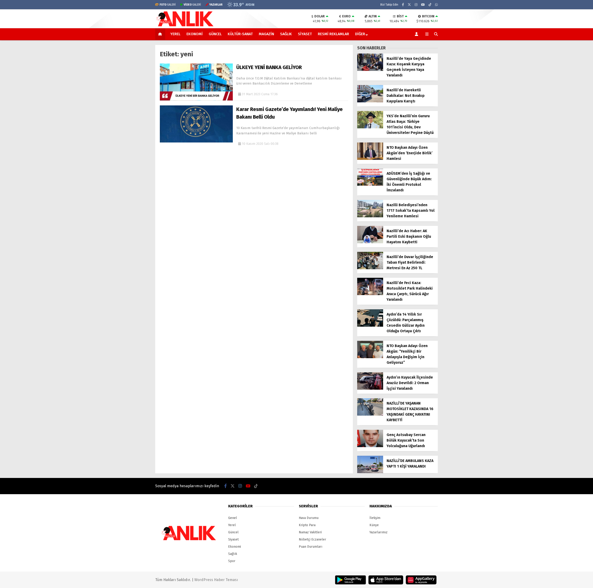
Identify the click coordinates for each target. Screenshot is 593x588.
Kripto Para (307, 525)
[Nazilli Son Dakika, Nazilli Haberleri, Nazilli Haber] (185, 26)
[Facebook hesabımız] (403, 5)
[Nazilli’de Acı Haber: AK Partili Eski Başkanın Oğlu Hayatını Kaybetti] (370, 242)
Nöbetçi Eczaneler (312, 539)
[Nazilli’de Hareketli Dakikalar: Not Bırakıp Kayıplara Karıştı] (370, 101)
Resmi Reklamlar (333, 34)
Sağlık (286, 34)
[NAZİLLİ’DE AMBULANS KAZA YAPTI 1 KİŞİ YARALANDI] (370, 472)
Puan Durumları (310, 547)
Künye (374, 525)
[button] (161, 34)
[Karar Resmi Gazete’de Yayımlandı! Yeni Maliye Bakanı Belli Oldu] (196, 141)
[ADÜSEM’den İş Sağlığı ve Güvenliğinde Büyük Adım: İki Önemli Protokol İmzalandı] (370, 185)
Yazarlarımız (378, 532)
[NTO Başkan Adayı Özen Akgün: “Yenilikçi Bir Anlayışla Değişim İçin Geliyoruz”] (370, 357)
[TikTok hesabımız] (430, 5)
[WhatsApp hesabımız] (436, 5)
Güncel (215, 34)
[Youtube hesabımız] (423, 5)
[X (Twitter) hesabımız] (409, 5)
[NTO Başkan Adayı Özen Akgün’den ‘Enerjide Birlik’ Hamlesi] (370, 159)
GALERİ (168, 4)
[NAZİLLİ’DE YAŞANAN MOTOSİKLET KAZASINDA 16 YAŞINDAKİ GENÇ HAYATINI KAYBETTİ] (370, 415)
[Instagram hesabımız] (416, 5)
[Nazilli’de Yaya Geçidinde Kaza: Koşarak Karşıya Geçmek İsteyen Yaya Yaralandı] (370, 70)
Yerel (175, 34)
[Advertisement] (132, 114)
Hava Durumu (309, 518)
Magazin (266, 34)
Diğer (360, 34)
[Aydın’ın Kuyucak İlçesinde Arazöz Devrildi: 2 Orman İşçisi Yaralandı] (370, 389)
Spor (231, 561)
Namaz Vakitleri (310, 532)
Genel (232, 518)
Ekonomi (194, 34)
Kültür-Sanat (240, 34)
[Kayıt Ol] (417, 34)
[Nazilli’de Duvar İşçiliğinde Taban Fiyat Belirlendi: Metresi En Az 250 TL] (370, 268)
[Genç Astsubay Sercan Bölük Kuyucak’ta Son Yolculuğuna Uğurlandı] (370, 446)
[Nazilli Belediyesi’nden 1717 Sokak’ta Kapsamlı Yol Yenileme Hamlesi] (370, 216)
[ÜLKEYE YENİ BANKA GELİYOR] (196, 99)
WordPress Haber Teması (216, 580)
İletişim (374, 518)
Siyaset (305, 34)
